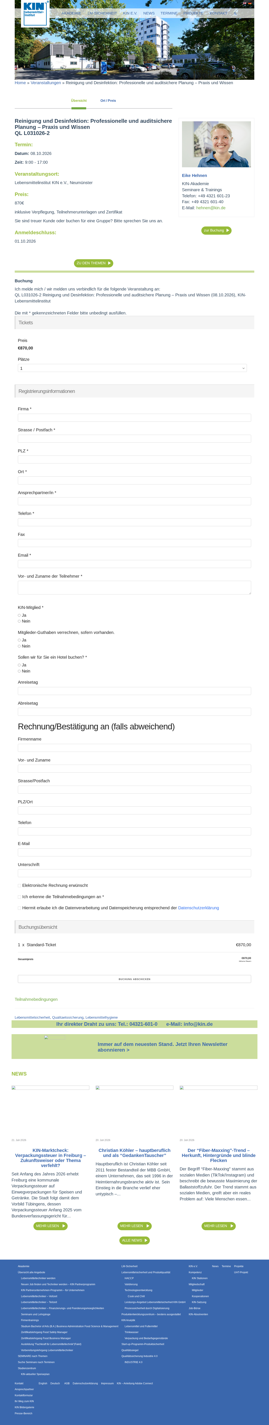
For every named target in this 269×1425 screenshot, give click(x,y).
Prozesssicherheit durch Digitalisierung (147, 1308)
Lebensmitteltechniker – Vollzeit (39, 1296)
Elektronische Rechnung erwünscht (54, 885)
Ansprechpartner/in (37, 492)
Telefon (26, 513)
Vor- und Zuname (34, 760)
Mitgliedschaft (196, 1284)
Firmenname (29, 739)
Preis (22, 340)
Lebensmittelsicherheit (32, 1017)
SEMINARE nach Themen (32, 1356)
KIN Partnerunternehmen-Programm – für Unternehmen (52, 1290)
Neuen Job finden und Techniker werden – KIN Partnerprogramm (58, 1284)
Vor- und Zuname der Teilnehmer (50, 576)
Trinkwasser (131, 1332)
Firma (25, 409)
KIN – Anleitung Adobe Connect (135, 1383)
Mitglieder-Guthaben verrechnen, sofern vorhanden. (66, 632)
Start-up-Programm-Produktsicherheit (142, 1344)
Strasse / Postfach (36, 430)
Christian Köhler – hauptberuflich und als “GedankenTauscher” (134, 1153)
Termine (169, 13)
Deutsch (249, 3)
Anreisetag (28, 682)
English (244, 3)
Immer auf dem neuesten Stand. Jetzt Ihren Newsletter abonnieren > (162, 1046)
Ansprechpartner (24, 1389)
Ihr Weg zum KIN (24, 1401)
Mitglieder (197, 1290)
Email (24, 555)
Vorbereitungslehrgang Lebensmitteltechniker (47, 1350)
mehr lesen (48, 1226)
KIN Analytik (128, 1320)
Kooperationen (200, 1296)
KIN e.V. (130, 13)
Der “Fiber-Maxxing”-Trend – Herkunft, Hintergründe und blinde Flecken (219, 1155)
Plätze (23, 359)
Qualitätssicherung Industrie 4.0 (139, 1356)
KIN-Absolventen (198, 1314)
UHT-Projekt (241, 1272)
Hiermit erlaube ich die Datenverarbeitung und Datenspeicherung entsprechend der (120, 908)
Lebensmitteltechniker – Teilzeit (39, 1302)
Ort (22, 471)
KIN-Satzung (199, 1302)
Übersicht (79, 100)
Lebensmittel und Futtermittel (141, 1326)
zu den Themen (91, 263)
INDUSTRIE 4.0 (133, 1362)
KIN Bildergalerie (24, 1407)
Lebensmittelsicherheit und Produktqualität (145, 1272)
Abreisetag (28, 703)
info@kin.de (198, 1024)
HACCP (129, 1278)
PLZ (23, 451)
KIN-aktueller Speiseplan (35, 1374)
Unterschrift (29, 864)
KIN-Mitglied (31, 607)
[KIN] (35, 13)
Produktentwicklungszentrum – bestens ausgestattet (151, 1314)
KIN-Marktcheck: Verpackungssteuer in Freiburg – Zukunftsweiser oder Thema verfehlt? (50, 1158)
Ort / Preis (108, 100)
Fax (21, 534)
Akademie (71, 13)
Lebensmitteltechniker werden (38, 1278)
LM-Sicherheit (102, 13)
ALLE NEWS (132, 1240)
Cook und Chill (136, 1296)
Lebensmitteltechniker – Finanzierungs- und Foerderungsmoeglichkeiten (62, 1308)
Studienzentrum (27, 1368)
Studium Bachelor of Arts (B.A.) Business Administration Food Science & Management (69, 1326)
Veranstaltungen (46, 82)
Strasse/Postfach (34, 781)
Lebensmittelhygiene (102, 1017)
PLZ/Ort (25, 802)
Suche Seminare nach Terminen (36, 1362)
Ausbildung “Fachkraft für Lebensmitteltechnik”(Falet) (51, 1344)
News (149, 13)
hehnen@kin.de (210, 207)
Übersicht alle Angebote (31, 1272)
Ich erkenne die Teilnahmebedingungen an (62, 896)
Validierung (131, 1284)
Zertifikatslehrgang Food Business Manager (46, 1338)
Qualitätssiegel (129, 1350)
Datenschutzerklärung (198, 908)
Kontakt (218, 13)
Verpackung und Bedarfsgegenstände (146, 1338)
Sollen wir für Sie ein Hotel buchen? (52, 657)
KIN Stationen (200, 1278)
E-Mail (24, 843)
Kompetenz (195, 1272)
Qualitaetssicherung (67, 1017)
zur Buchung (214, 230)
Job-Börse (194, 1308)
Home (20, 82)
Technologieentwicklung (138, 1290)
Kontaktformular (24, 1395)
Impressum (107, 1383)
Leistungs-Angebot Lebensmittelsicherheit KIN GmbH (155, 1302)
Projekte (193, 13)
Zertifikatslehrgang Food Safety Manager (44, 1332)
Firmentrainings (30, 1320)
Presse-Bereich (23, 1413)
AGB (67, 1383)
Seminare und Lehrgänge (35, 1314)
